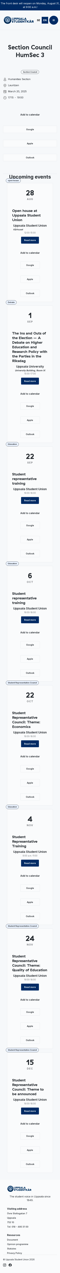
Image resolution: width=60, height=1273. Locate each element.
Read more (30, 240)
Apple (30, 143)
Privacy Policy (14, 1253)
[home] (18, 20)
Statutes (11, 1248)
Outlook (30, 157)
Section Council (30, 72)
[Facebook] (10, 1265)
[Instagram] (4, 1265)
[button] (53, 20)
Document (12, 1239)
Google (30, 129)
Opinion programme (17, 1244)
